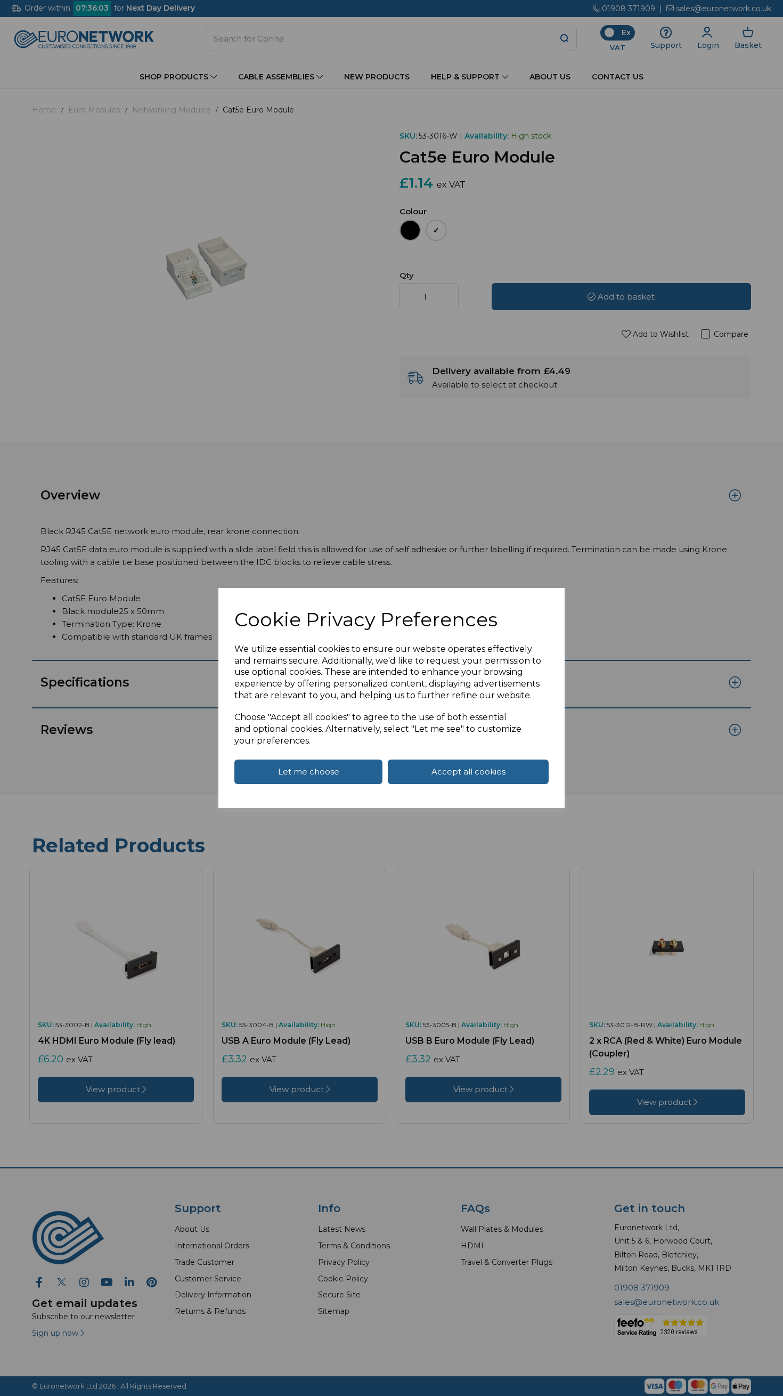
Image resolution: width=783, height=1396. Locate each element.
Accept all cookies (468, 771)
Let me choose (308, 771)
